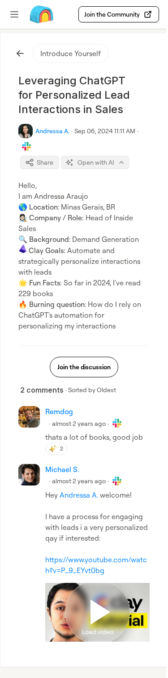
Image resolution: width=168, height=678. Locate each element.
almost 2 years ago (79, 423)
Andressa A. (79, 494)
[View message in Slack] (26, 146)
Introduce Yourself (70, 53)
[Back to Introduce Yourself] (20, 53)
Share (45, 162)
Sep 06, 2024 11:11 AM (104, 131)
